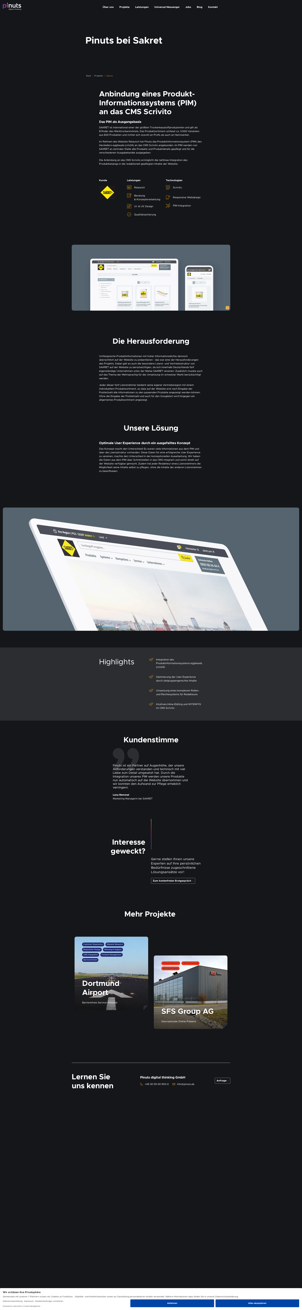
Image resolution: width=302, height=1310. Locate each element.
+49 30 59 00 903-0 (157, 1084)
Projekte (98, 76)
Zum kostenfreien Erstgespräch (173, 880)
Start (88, 76)
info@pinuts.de (185, 1084)
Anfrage (223, 1080)
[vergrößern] (151, 278)
